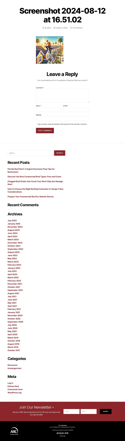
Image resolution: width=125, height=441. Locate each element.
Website (38, 115)
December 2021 (15, 284)
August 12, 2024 (61, 28)
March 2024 (13, 239)
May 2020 (12, 331)
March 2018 (13, 347)
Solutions (57, 5)
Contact (89, 5)
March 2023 (13, 262)
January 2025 (14, 224)
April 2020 (12, 334)
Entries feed (13, 386)
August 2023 (14, 252)
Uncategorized (14, 368)
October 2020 (14, 319)
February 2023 (14, 265)
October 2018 (14, 341)
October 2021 (14, 287)
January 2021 (14, 312)
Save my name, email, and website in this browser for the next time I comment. (62, 124)
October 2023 (14, 246)
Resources (77, 5)
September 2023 (15, 249)
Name (38, 106)
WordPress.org (14, 392)
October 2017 (14, 350)
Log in (10, 383)
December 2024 (15, 227)
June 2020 (12, 328)
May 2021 (12, 303)
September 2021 (15, 290)
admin (49, 28)
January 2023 (14, 268)
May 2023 (12, 258)
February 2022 (14, 281)
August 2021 (13, 293)
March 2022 (13, 277)
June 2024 (12, 233)
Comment (40, 88)
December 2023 (15, 243)
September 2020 (15, 322)
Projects (67, 5)
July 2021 (12, 296)
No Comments (78, 28)
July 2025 (12, 220)
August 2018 (13, 344)
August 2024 (14, 230)
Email (65, 106)
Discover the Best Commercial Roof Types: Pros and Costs (34, 176)
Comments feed (15, 389)
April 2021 (12, 306)
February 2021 (14, 309)
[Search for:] (30, 153)
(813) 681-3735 (62, 433)
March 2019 (13, 338)
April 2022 (12, 274)
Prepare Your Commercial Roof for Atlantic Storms (31, 196)
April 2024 (12, 236)
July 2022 (12, 271)
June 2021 (12, 300)
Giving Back (47, 5)
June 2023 (12, 255)
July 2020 (12, 325)
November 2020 (15, 315)
